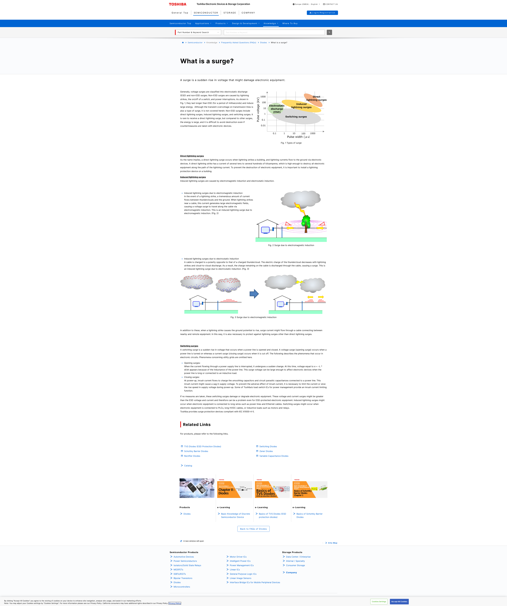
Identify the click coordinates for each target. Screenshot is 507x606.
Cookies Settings (379, 601)
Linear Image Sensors (240, 578)
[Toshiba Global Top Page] (183, 4)
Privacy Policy (175, 603)
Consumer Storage (295, 565)
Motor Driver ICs (238, 556)
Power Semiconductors (185, 561)
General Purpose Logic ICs (243, 574)
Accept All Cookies (399, 601)
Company (291, 572)
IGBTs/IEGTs (180, 574)
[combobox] (274, 32)
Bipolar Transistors (183, 578)
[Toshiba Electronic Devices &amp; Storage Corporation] (223, 4)
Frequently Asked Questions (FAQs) (238, 42)
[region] (253, 601)
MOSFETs (178, 569)
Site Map (332, 543)
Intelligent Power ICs (240, 561)
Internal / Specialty (295, 561)
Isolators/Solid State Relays (187, 565)
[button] (306, 4)
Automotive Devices (184, 556)
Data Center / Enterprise (298, 556)
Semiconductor (195, 42)
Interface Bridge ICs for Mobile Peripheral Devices (255, 582)
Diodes (263, 42)
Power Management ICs (242, 565)
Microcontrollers (182, 586)
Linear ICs (235, 569)
